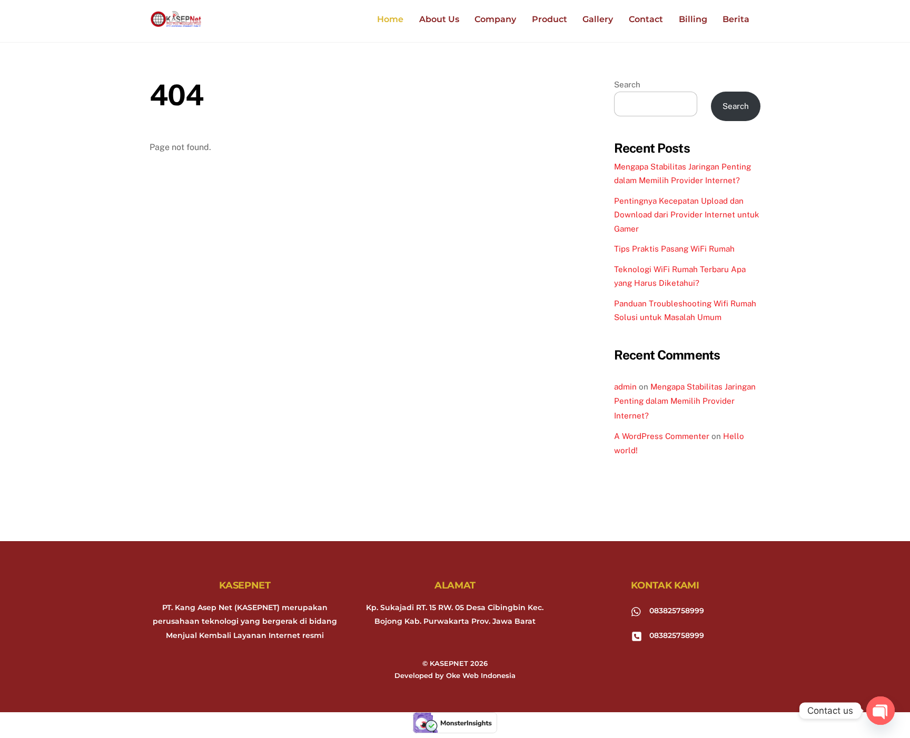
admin (625, 386)
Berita (736, 19)
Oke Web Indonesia (481, 675)
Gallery (597, 19)
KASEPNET (449, 663)
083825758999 (675, 610)
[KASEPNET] (176, 22)
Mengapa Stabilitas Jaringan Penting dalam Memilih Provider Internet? (685, 401)
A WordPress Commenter (661, 436)
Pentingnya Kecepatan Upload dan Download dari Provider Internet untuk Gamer (686, 214)
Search (627, 84)
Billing (693, 19)
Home (390, 19)
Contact (646, 19)
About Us (439, 19)
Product (549, 19)
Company (495, 19)
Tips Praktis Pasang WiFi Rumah (674, 248)
